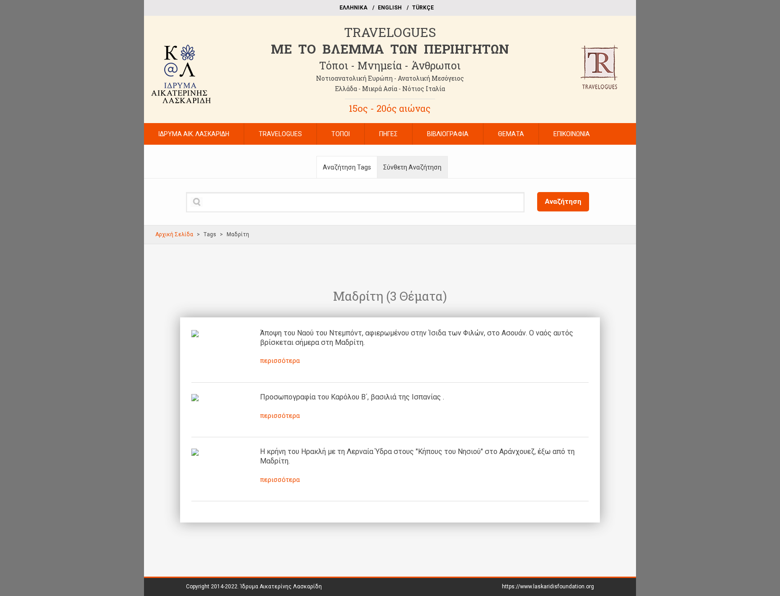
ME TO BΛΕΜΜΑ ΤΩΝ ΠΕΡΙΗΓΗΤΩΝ (390, 49)
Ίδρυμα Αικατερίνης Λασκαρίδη (281, 586)
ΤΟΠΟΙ (340, 134)
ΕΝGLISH (390, 8)
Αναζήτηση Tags (347, 167)
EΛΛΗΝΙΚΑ (353, 8)
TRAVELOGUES (390, 32)
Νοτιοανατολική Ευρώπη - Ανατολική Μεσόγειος (390, 78)
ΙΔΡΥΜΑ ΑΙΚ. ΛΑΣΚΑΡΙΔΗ (193, 134)
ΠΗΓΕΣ (388, 134)
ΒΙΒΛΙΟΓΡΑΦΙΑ (448, 134)
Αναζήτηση (563, 201)
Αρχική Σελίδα (174, 234)
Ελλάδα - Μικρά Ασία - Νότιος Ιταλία (390, 88)
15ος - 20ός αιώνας (390, 108)
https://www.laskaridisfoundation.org (548, 586)
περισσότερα (280, 361)
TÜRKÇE (423, 8)
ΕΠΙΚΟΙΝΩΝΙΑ (571, 134)
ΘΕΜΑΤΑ (511, 134)
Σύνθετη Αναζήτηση (412, 167)
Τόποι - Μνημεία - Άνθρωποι (389, 65)
